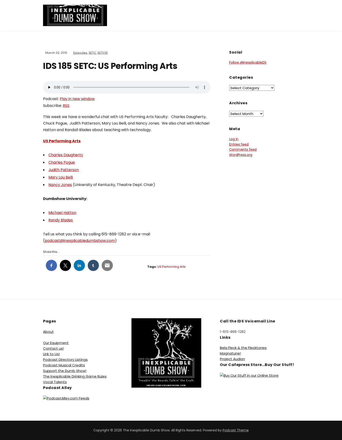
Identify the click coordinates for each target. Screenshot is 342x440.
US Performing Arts (61, 141)
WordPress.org (240, 154)
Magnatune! (230, 353)
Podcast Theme (236, 430)
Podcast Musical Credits (64, 365)
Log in (233, 139)
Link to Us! (51, 354)
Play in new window (77, 99)
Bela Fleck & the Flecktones (243, 347)
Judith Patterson (63, 170)
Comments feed (243, 149)
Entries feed (238, 144)
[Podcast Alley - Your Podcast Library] (66, 398)
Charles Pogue (61, 162)
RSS (66, 105)
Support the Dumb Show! (64, 370)
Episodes (80, 53)
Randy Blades (60, 220)
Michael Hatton (62, 212)
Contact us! (53, 348)
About (48, 331)
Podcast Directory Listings (65, 359)
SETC (92, 53)
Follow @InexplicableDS (247, 62)
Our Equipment (56, 342)
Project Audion (232, 358)
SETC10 (102, 53)
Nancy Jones (60, 184)
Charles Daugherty (65, 155)
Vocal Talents (55, 381)
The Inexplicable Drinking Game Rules (75, 376)
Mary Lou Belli (60, 177)
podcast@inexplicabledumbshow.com (80, 240)
